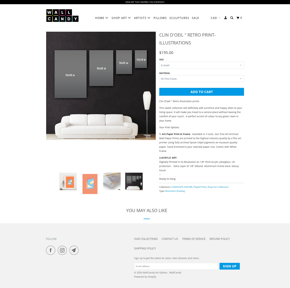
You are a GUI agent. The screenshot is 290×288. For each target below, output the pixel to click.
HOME (100, 18)
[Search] (232, 18)
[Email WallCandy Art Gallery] (75, 250)
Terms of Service (194, 239)
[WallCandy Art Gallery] (63, 18)
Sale (195, 18)
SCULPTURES (179, 18)
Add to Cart (201, 92)
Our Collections (146, 239)
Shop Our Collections (218, 186)
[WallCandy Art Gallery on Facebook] (51, 250)
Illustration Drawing (175, 190)
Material (164, 73)
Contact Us (170, 239)
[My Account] (226, 18)
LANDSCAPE (177, 186)
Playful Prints (200, 186)
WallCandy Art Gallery (155, 272)
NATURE (188, 186)
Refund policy (220, 239)
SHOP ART (120, 18)
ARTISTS (141, 18)
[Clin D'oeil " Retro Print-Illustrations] (101, 85)
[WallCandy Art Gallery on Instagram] (63, 250)
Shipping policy (145, 248)
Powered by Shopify (145, 276)
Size (161, 59)
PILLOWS (160, 18)
